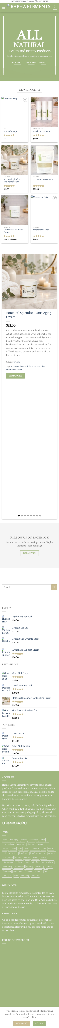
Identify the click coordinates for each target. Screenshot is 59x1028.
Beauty (17, 362)
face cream (33, 366)
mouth (18, 857)
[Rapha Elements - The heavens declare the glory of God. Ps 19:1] (29, 7)
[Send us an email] (19, 823)
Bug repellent (8, 844)
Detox (13, 848)
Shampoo (7, 871)
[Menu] (3, 7)
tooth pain (7, 875)
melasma (51, 853)
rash (27, 862)
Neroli (43, 857)
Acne (5, 840)
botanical (24, 366)
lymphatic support (38, 853)
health (50, 848)
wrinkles (35, 875)
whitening (25, 875)
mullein (27, 857)
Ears (20, 848)
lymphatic (23, 853)
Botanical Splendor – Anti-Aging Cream (12, 180)
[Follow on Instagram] (9, 823)
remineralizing (48, 862)
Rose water (19, 866)
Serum (49, 866)
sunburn (38, 871)
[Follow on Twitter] (14, 823)
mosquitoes (8, 857)
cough (5, 848)
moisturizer (11, 369)
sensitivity (40, 866)
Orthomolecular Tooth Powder (13, 230)
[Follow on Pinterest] (24, 823)
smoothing (17, 871)
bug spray (21, 844)
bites (43, 840)
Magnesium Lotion (41, 230)
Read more (15, 375)
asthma (24, 840)
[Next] (52, 386)
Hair (44, 848)
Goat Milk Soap (10, 131)
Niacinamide (8, 862)
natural (19, 369)
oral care (19, 862)
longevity (13, 853)
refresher (35, 862)
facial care (42, 366)
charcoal (30, 844)
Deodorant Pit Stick (41, 131)
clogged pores (42, 844)
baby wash (34, 840)
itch (4, 853)
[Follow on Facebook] (4, 823)
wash (16, 875)
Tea (45, 871)
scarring (29, 866)
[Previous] (6, 386)
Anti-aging (15, 366)
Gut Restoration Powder (43, 179)
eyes (26, 848)
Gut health (35, 848)
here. (12, 930)
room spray (7, 866)
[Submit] (54, 587)
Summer (28, 871)
